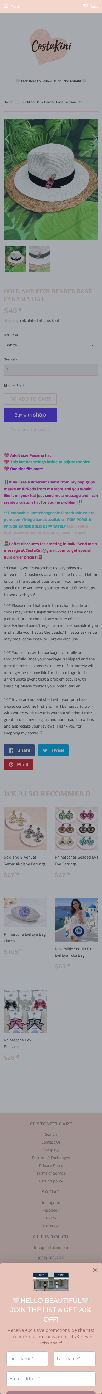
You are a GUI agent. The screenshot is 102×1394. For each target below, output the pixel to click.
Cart (94, 6)
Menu (15, 6)
